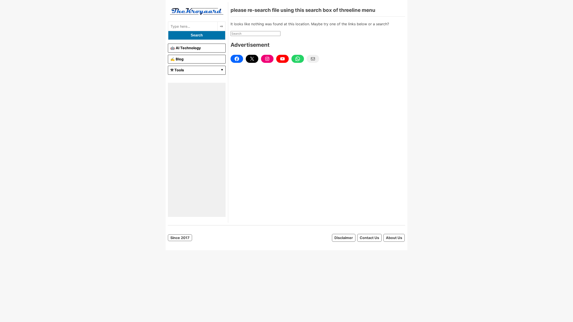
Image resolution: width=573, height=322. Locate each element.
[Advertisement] (197, 150)
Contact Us (369, 237)
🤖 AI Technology (185, 48)
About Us (394, 237)
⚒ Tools (177, 70)
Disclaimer (343, 237)
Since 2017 (180, 237)
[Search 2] (221, 26)
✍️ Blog (177, 59)
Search (197, 35)
